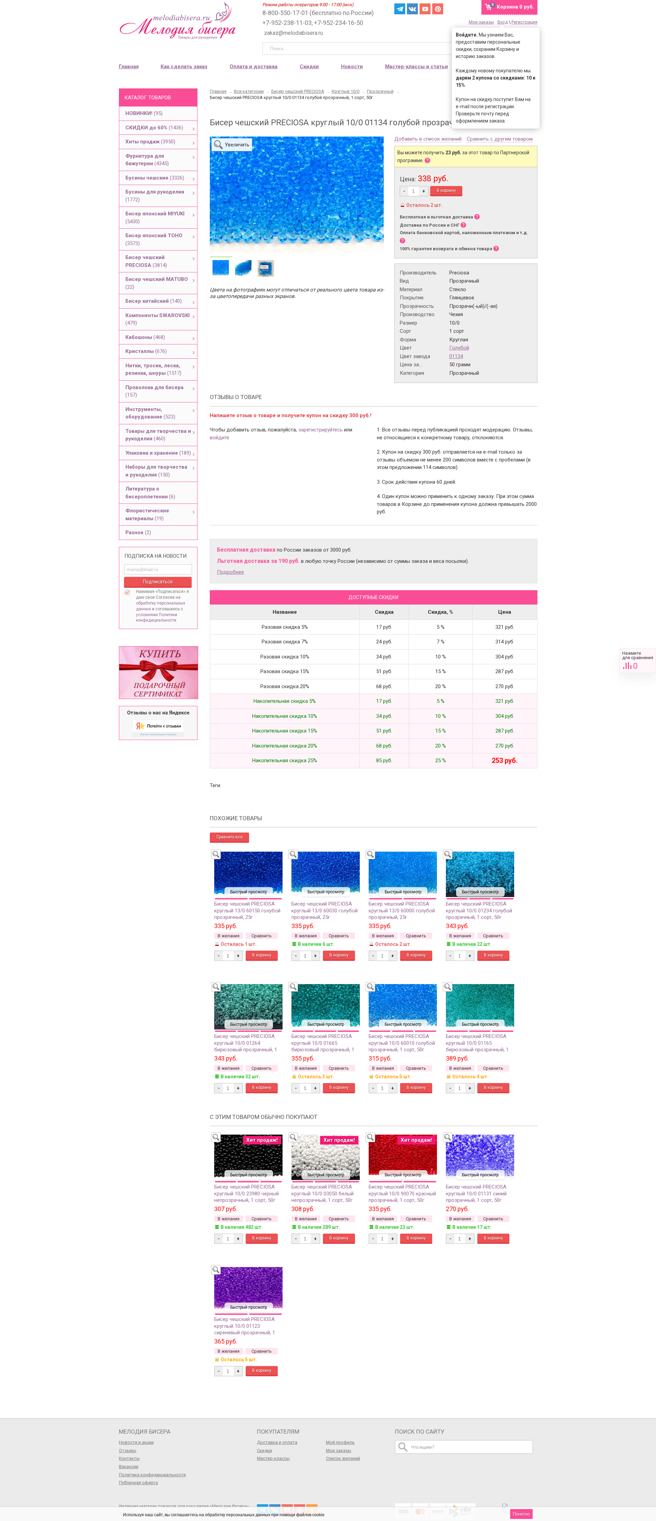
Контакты (129, 1458)
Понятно (521, 1514)
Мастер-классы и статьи (416, 66)
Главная (129, 66)
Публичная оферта (138, 1482)
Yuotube (425, 8)
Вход (502, 22)
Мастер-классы (273, 1458)
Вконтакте (412, 8)
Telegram (399, 8)
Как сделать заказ (184, 66)
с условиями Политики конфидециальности (159, 615)
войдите (219, 438)
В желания (229, 935)
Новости (352, 66)
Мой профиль (340, 1442)
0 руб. (515, 7)
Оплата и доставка (253, 66)
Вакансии (128, 1466)
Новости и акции (136, 1442)
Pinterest (437, 8)
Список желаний (343, 1458)
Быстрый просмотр (248, 892)
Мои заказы (481, 22)
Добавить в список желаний (428, 139)
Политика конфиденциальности (152, 1474)
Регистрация (524, 22)
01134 (456, 356)
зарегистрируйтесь (320, 430)
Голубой (459, 348)
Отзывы (127, 1450)
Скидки (309, 66)
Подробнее (230, 572)
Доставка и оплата (277, 1442)
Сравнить (637, 660)
